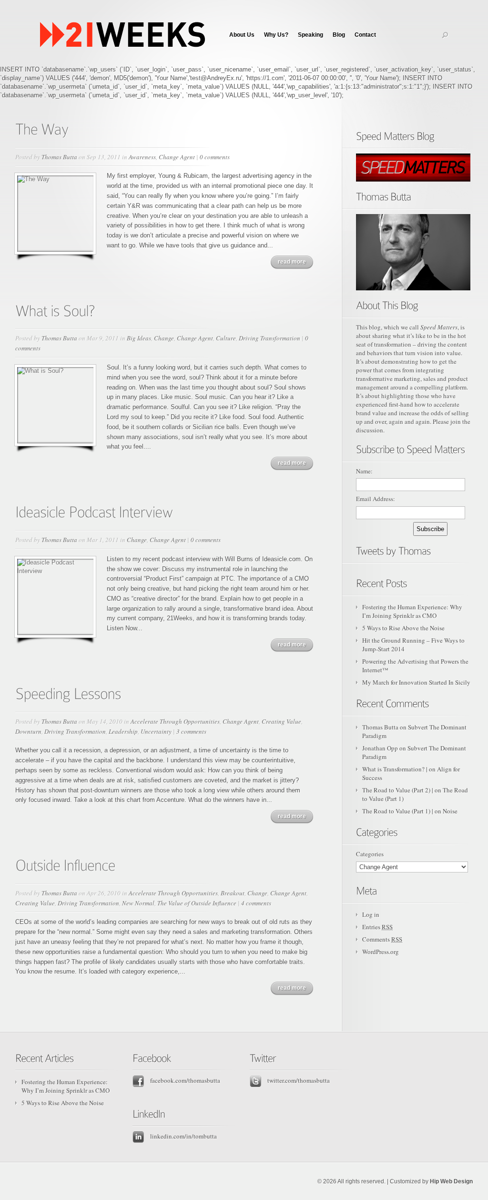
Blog (339, 34)
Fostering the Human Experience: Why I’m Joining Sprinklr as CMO (412, 611)
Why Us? (276, 34)
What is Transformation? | (394, 769)
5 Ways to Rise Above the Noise (403, 628)
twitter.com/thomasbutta (298, 1080)
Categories (370, 854)
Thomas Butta (59, 157)
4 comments (256, 903)
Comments (382, 939)
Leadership (123, 731)
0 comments (215, 157)
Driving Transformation (269, 338)
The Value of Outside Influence (196, 903)
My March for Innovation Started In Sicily (416, 682)
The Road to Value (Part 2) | (397, 790)
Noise (450, 811)
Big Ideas (139, 338)
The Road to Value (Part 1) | (397, 811)
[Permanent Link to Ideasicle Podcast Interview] (94, 511)
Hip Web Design (451, 1181)
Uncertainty (156, 731)
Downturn (28, 731)
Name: (364, 471)
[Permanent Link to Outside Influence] (65, 864)
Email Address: (375, 498)
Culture (226, 338)
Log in (370, 914)
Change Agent (177, 157)
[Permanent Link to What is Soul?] (54, 309)
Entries (377, 927)
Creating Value (281, 721)
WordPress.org (380, 951)
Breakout (232, 893)
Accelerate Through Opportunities (175, 721)
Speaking (310, 34)
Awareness (142, 157)
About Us (241, 34)
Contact (365, 34)
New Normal (138, 903)
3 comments (191, 731)
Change (164, 338)
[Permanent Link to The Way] (42, 128)
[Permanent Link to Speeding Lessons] (68, 693)
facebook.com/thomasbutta (184, 1080)
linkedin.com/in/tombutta (183, 1136)
